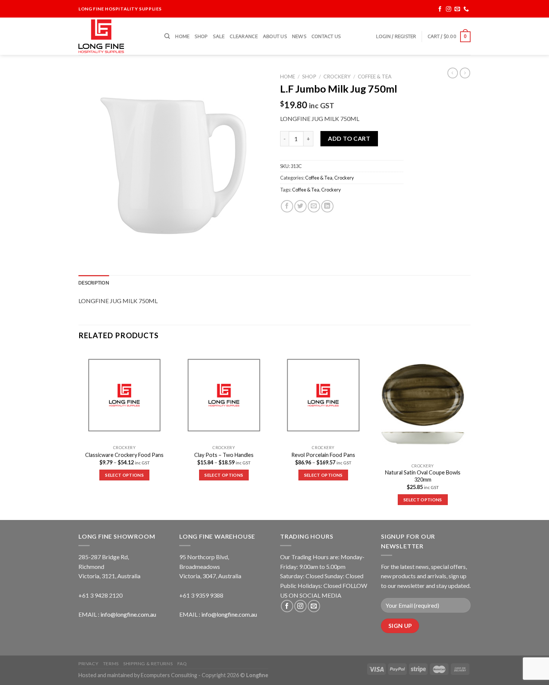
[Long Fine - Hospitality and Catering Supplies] (115, 36)
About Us (275, 36)
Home (182, 36)
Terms (111, 663)
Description (93, 283)
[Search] (167, 36)
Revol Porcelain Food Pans (323, 455)
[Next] (468, 433)
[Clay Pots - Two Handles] (224, 395)
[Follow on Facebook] (440, 9)
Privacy (88, 663)
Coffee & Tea (374, 77)
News (299, 36)
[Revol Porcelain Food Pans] (323, 395)
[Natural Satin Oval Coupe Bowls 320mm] (423, 404)
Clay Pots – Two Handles (224, 455)
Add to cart (349, 138)
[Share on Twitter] (300, 206)
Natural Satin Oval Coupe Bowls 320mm (422, 476)
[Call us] (466, 9)
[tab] (93, 282)
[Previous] (78, 433)
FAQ (182, 663)
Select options (124, 475)
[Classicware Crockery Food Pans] (124, 395)
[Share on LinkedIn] (327, 206)
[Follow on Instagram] (449, 9)
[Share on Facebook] (287, 206)
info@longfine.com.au (128, 614)
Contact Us (326, 36)
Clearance (243, 36)
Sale (218, 36)
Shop (201, 36)
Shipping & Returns (148, 663)
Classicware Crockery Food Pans (124, 455)
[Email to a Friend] (314, 206)
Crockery (337, 77)
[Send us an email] (457, 9)
